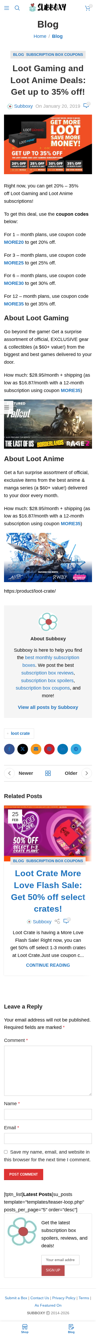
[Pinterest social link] (49, 749)
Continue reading (48, 965)
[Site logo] (48, 7)
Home (40, 36)
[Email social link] (36, 749)
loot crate (20, 733)
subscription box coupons (43, 688)
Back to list (48, 773)
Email (11, 1127)
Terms (84, 1298)
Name (12, 1103)
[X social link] (22, 749)
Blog (57, 36)
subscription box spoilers (47, 680)
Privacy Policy (63, 1298)
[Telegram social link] (76, 749)
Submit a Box (16, 1298)
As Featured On (48, 1305)
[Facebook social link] (9, 749)
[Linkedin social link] (62, 749)
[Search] (17, 8)
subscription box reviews (47, 673)
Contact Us (39, 1298)
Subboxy (23, 106)
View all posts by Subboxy (48, 707)
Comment (16, 1040)
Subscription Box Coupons (54, 54)
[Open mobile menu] (6, 8)
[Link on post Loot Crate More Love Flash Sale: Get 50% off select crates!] (48, 833)
